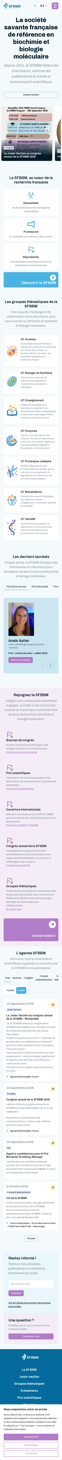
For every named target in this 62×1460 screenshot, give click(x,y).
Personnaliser (31, 1445)
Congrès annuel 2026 (18, 865)
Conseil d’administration (43, 978)
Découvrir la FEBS (16, 825)
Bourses (16, 978)
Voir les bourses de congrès (21, 752)
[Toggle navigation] (44, 5)
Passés (10, 990)
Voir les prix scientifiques (20, 788)
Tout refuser (31, 1453)
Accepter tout (31, 1437)
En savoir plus (14, 909)
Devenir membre (31, 95)
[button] (51, 665)
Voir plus (31, 1238)
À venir (21, 990)
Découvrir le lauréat (20, 660)
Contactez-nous (31, 1336)
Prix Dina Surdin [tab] (40, 586)
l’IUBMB (33, 825)
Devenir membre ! (44, 935)
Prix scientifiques (29, 1397)
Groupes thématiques (29, 1383)
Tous (7, 978)
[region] (31, 1432)
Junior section (29, 1376)
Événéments (29, 1390)
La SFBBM (29, 1369)
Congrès (28, 978)
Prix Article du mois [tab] (16, 586)
